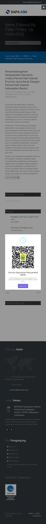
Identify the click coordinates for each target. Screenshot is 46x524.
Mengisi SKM (23, 286)
